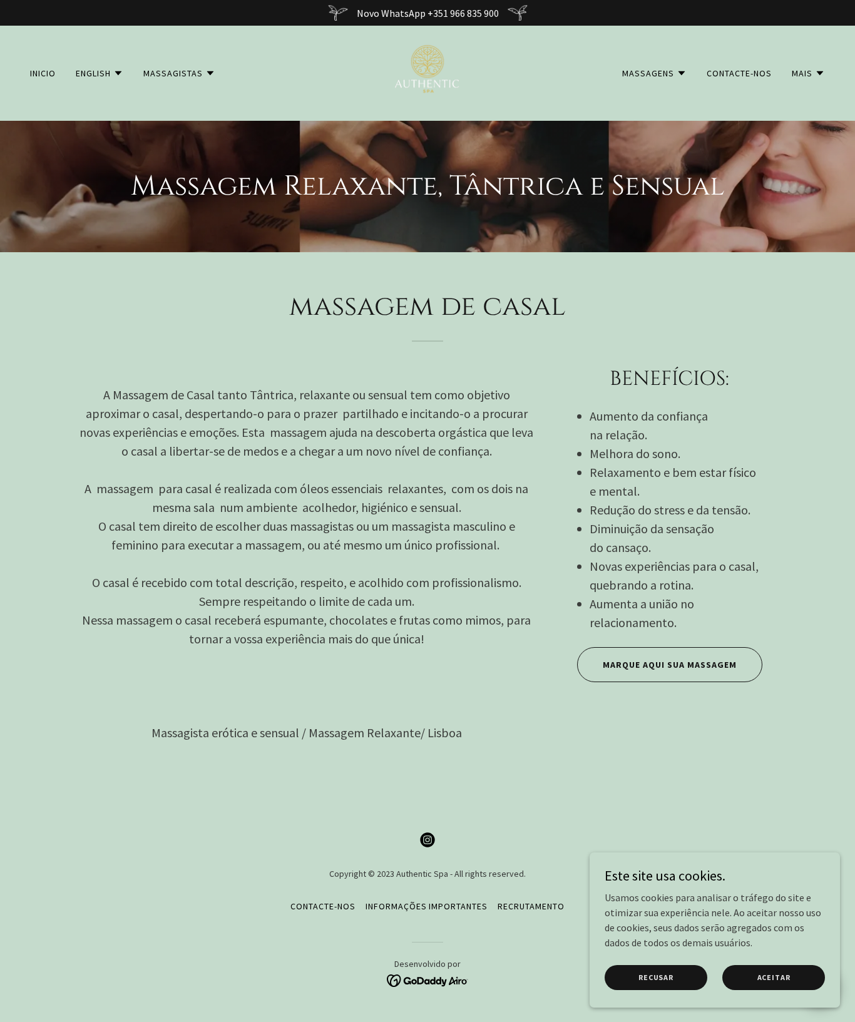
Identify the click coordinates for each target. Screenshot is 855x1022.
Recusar (655, 977)
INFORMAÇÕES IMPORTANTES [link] (427, 906)
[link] (427, 72)
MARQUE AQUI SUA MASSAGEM (670, 664)
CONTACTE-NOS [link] (739, 73)
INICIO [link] (43, 73)
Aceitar (774, 977)
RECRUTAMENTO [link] (531, 906)
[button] (99, 73)
